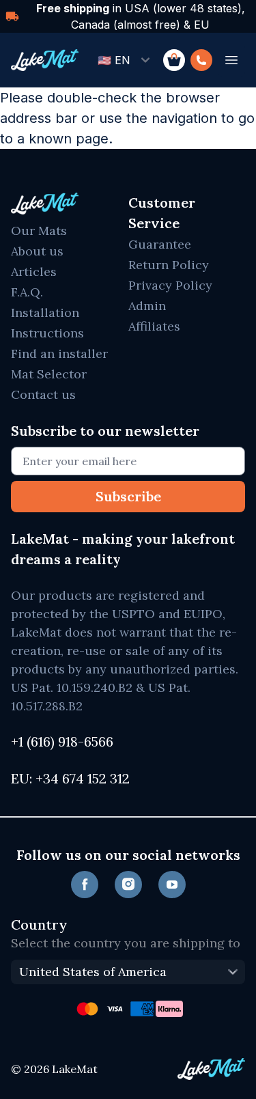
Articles (34, 271)
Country (39, 924)
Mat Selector (49, 374)
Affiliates (154, 326)
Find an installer (59, 353)
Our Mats (39, 230)
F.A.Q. (27, 292)
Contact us (43, 394)
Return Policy (168, 265)
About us (37, 251)
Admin (147, 306)
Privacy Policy (170, 285)
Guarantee (159, 244)
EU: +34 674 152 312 (70, 778)
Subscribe (128, 496)
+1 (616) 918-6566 (62, 741)
